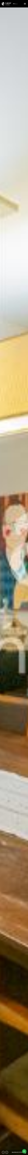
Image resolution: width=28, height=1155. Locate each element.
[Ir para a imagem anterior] (3, 1152)
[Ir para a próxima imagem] (6, 1152)
